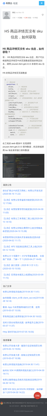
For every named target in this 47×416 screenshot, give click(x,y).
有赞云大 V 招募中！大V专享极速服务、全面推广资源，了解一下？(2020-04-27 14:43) (23, 257)
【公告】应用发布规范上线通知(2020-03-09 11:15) (23, 276)
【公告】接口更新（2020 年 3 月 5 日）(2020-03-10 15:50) (21, 267)
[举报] (43, 15)
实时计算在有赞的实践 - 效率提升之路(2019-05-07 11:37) (23, 324)
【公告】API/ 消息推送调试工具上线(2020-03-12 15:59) (23, 248)
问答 (14, 18)
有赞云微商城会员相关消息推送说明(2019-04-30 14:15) (22, 381)
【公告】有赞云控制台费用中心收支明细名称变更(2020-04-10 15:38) (22, 229)
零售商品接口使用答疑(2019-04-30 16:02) (22, 316)
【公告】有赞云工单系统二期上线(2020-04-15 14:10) (23, 220)
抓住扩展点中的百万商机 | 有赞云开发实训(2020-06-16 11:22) (23, 192)
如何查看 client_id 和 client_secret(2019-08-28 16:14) (23, 299)
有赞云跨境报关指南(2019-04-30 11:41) (21, 291)
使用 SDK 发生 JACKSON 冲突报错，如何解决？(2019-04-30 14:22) (23, 391)
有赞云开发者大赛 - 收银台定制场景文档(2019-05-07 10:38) (21, 357)
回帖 (20, 18)
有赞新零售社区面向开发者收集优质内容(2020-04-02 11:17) (21, 239)
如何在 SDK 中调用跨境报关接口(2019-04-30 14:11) (23, 372)
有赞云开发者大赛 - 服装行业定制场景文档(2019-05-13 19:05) (22, 347)
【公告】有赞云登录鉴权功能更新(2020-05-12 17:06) (23, 201)
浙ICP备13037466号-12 (29, 406)
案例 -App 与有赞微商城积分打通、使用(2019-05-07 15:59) (21, 309)
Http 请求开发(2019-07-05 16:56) (18, 331)
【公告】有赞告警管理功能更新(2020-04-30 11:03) (23, 211)
